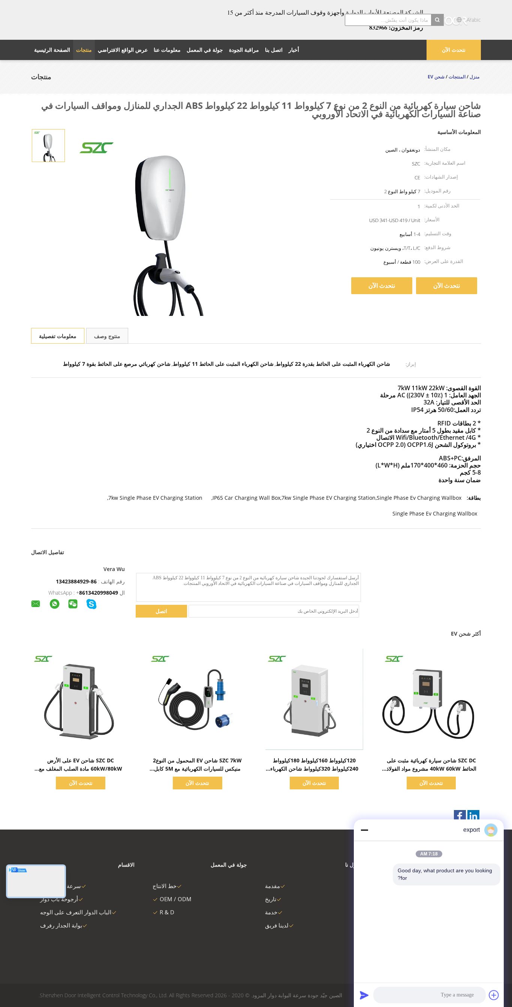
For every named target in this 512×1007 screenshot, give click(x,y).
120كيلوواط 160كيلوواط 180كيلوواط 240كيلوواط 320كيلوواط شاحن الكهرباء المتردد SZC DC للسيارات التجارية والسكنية (314, 768)
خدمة (271, 912)
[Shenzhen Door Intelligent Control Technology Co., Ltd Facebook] (460, 816)
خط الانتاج (165, 886)
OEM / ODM (176, 899)
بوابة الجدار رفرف (61, 925)
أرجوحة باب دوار (59, 899)
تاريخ (270, 899)
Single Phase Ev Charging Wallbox (434, 513)
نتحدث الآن (454, 49)
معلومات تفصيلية (57, 336)
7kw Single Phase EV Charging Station (155, 497)
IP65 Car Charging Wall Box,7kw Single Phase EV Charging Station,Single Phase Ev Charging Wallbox (337, 497)
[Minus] (364, 829)
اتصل (161, 611)
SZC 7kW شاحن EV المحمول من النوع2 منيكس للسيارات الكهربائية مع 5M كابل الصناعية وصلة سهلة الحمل (197, 768)
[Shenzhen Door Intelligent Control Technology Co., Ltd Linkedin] (473, 816)
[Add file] (494, 995)
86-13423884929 (76, 581)
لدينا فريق (277, 925)
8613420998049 (98, 592)
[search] (437, 20)
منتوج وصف (107, 336)
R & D (167, 912)
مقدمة (272, 886)
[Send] (364, 995)
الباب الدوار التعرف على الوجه (75, 912)
